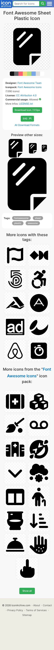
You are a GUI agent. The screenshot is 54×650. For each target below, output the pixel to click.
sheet (38, 218)
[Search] (42, 3)
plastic (17, 223)
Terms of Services (36, 610)
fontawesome (21, 218)
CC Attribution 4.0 (26, 95)
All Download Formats (27, 125)
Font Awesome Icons (30, 87)
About (36, 605)
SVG (25, 118)
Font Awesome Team (30, 83)
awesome (33, 223)
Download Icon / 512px (27, 110)
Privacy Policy (15, 610)
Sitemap (27, 615)
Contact (47, 605)
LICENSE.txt (26, 103)
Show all (27, 590)
